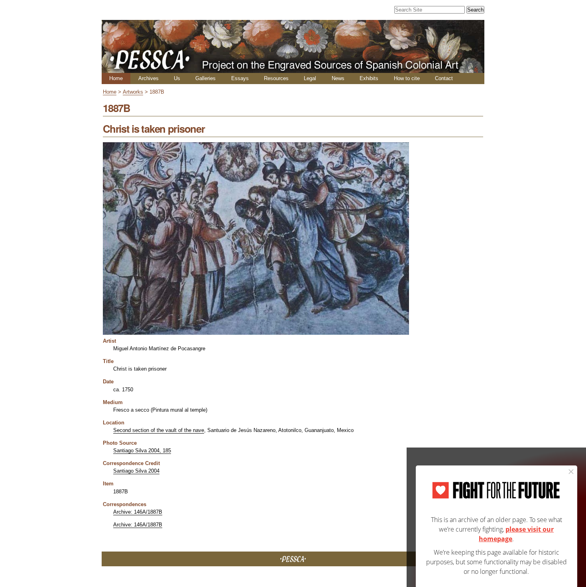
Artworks (133, 92)
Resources (276, 78)
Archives (148, 78)
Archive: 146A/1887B (137, 512)
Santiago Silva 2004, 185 (142, 451)
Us (177, 78)
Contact (444, 78)
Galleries (205, 78)
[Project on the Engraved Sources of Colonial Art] (293, 69)
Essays (240, 78)
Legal (310, 78)
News (338, 78)
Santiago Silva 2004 (136, 471)
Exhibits (369, 78)
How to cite (407, 78)
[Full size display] (256, 332)
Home (116, 78)
